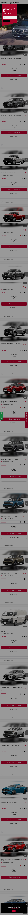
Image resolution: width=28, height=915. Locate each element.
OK (14, 910)
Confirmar (6, 21)
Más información (14, 908)
